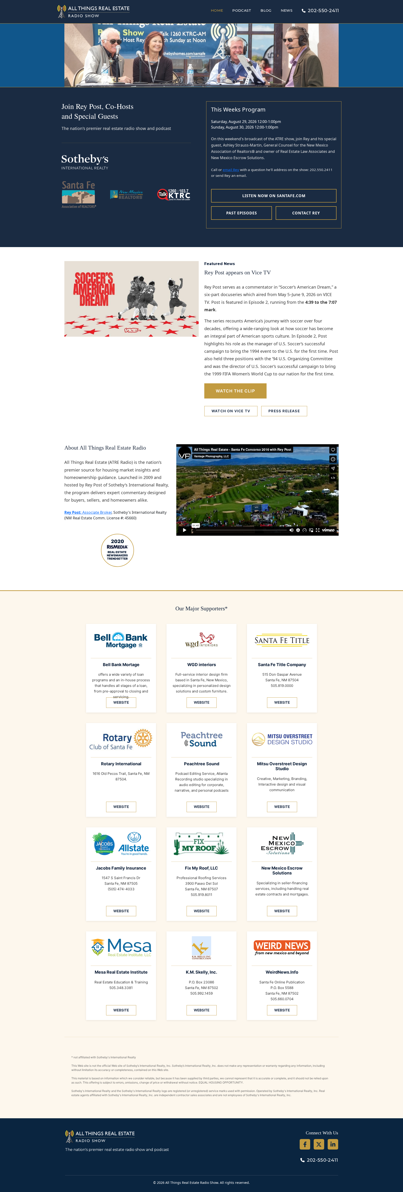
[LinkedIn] (333, 1144)
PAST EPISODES (241, 213)
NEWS (286, 10)
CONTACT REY (306, 213)
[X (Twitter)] (319, 1144)
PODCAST (241, 10)
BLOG (266, 10)
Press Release (284, 411)
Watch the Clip (235, 390)
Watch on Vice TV (231, 411)
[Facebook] (305, 1144)
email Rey (231, 169)
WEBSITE (121, 702)
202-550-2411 (323, 10)
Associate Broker (87, 512)
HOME (217, 10)
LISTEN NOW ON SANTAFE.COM (274, 195)
